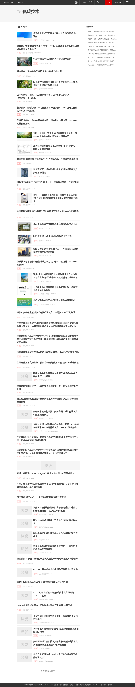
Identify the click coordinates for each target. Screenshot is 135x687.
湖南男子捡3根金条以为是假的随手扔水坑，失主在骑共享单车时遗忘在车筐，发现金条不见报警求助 (103, 39)
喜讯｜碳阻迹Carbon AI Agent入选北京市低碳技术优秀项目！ (45, 473)
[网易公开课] (83, 2)
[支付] (97, 2)
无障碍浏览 (19, 2)
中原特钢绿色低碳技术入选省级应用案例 (52, 59)
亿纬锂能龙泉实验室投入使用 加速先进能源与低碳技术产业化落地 (48, 352)
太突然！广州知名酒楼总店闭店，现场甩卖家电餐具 (103, 61)
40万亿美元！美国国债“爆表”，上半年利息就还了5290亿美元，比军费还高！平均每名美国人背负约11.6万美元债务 (103, 65)
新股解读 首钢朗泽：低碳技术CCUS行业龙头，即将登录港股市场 (47, 159)
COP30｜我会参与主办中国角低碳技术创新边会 (55, 569)
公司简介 (53, 685)
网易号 (35, 40)
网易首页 (6, 2)
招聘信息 (65, 685)
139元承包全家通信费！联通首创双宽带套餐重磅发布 (103, 54)
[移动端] (76, 2)
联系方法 (59, 685)
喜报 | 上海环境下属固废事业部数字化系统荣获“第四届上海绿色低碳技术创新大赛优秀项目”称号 (55, 198)
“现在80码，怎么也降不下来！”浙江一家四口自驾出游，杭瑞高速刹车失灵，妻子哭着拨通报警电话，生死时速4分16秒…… (103, 46)
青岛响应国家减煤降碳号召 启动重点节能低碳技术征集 (42, 582)
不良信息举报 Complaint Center (91, 685)
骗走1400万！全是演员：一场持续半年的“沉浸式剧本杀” (103, 57)
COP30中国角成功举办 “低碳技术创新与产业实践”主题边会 (44, 605)
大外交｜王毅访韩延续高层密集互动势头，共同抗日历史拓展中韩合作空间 (103, 31)
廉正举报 (103, 685)
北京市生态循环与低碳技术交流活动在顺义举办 (55, 223)
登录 (108, 2)
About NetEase (45, 685)
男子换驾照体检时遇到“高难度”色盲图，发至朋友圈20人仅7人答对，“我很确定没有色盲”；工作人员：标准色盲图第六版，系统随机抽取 (103, 50)
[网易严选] (90, 2)
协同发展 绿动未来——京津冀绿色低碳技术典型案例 (41, 497)
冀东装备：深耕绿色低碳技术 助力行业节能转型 (39, 71)
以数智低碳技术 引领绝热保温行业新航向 (52, 236)
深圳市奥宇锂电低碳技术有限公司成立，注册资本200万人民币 (46, 312)
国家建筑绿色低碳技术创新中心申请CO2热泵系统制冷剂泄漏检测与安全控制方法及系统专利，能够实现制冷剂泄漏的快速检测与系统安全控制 (47, 339)
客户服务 (72, 685)
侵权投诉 (110, 685)
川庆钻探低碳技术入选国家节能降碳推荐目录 (54, 300)
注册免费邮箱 (117, 2)
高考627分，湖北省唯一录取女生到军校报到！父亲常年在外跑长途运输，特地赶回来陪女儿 (103, 35)
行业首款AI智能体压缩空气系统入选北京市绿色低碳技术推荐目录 (47, 558)
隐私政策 (78, 685)
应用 (12, 2)
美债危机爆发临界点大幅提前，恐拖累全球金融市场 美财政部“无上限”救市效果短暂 (103, 43)
